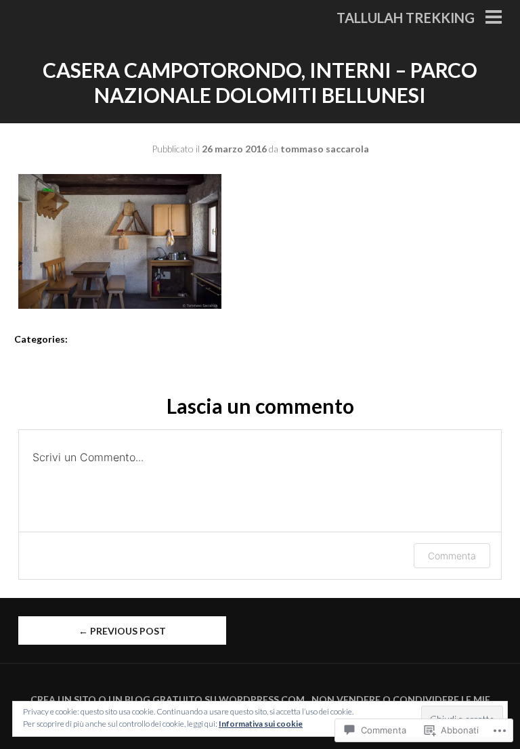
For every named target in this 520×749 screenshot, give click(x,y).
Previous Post (122, 631)
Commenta (452, 555)
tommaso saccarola (324, 148)
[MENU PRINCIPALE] (493, 18)
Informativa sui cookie (261, 724)
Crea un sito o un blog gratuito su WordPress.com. (168, 699)
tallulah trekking (406, 17)
